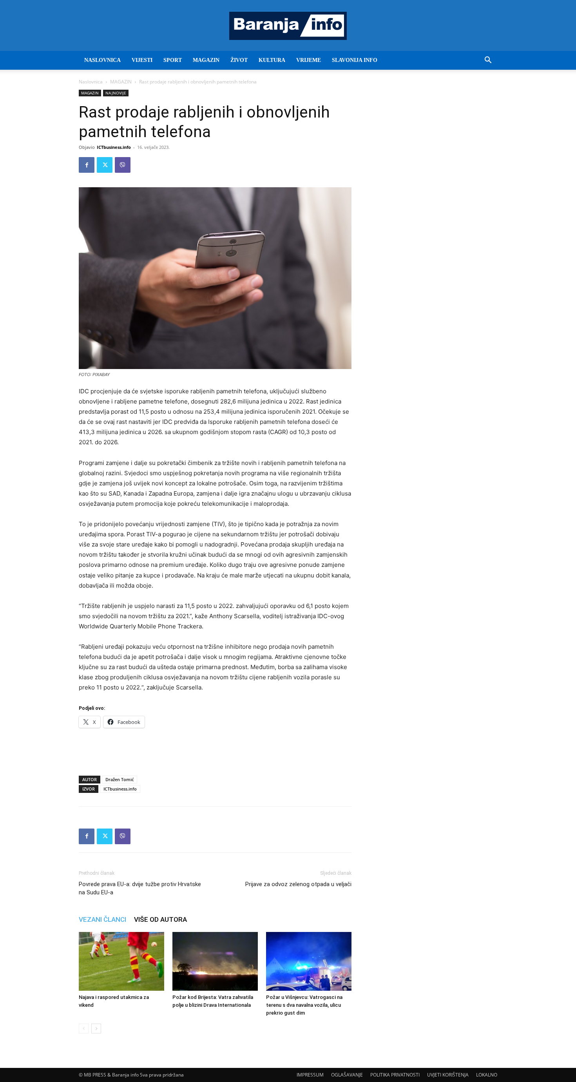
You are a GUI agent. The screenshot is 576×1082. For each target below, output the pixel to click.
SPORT (172, 60)
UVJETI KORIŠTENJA (448, 1074)
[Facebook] (86, 165)
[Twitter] (104, 165)
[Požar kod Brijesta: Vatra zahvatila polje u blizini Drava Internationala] (215, 961)
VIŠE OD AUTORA (160, 919)
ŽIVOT (239, 60)
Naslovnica (91, 81)
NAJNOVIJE (115, 93)
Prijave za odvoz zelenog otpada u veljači (298, 884)
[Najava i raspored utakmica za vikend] (121, 961)
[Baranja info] (288, 26)
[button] (487, 61)
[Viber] (122, 165)
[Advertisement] (215, 749)
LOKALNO (486, 1074)
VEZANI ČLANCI (102, 919)
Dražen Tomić (119, 779)
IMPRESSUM (310, 1074)
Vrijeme (308, 60)
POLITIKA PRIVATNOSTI (395, 1074)
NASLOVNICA (102, 60)
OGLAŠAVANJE (347, 1074)
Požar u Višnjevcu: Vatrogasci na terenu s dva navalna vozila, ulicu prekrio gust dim (304, 1005)
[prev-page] (84, 1028)
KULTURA (272, 60)
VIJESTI (142, 60)
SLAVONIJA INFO (354, 60)
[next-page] (96, 1028)
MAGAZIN (206, 60)
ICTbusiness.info (114, 147)
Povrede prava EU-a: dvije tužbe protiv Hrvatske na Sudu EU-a (140, 888)
